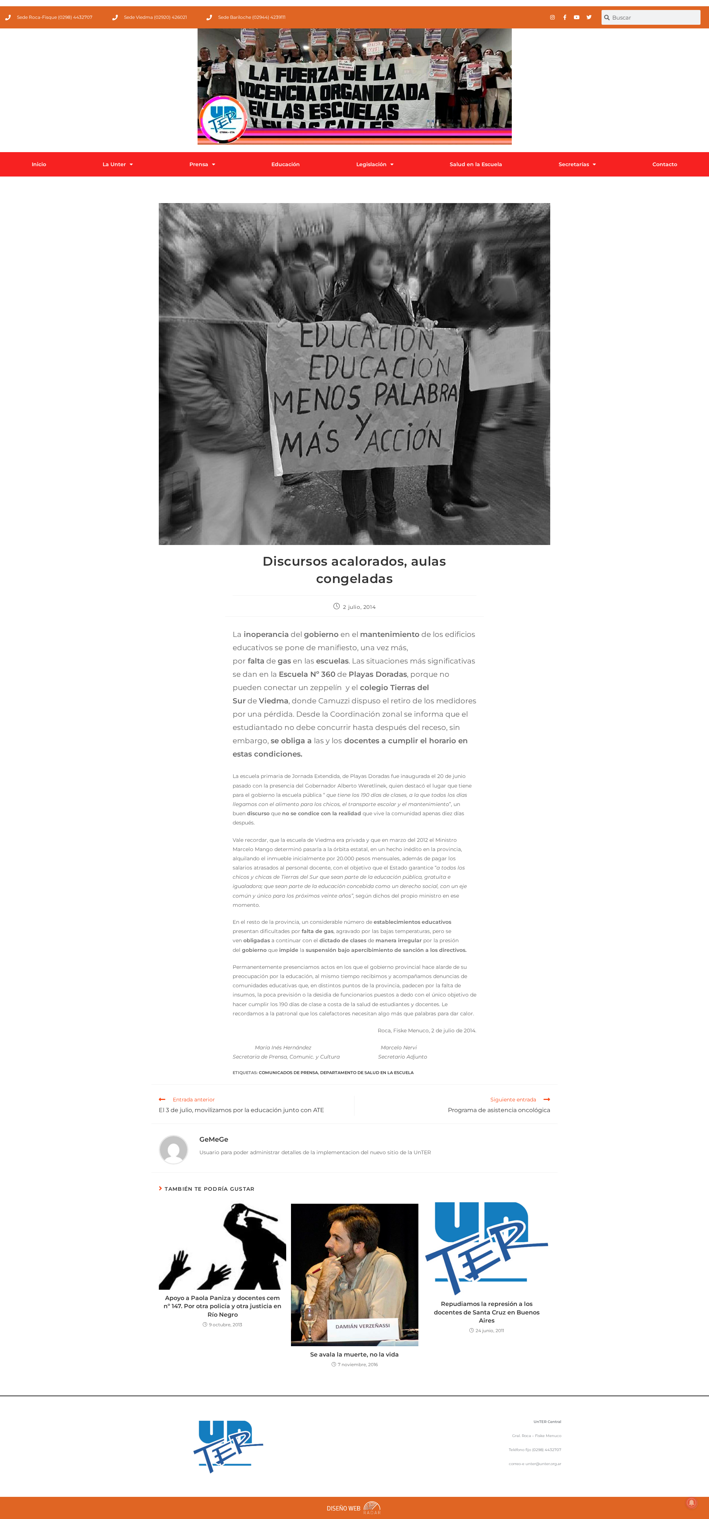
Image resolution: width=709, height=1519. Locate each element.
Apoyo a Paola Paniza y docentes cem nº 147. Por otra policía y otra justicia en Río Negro (222, 1306)
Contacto (665, 164)
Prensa (198, 164)
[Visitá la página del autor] (173, 1149)
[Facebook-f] (564, 17)
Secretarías (574, 164)
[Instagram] (552, 17)
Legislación (371, 164)
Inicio (39, 164)
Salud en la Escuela (476, 164)
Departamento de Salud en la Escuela (367, 1072)
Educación (285, 164)
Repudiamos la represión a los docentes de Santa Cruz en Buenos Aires (487, 1312)
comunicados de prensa (288, 1072)
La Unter (114, 164)
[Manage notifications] (692, 1503)
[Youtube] (577, 17)
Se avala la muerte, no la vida (354, 1354)
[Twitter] (589, 17)
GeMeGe (213, 1139)
